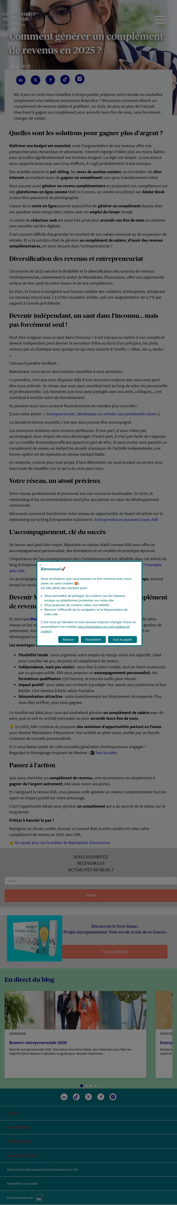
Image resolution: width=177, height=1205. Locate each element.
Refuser (68, 639)
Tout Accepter (122, 639)
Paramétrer (93, 639)
